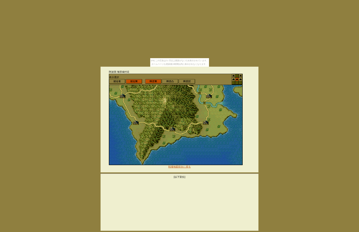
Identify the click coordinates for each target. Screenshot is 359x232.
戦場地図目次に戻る (179, 166)
